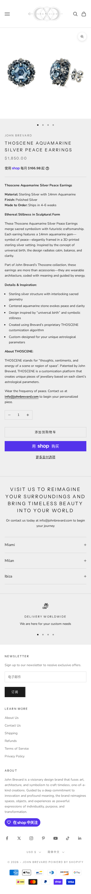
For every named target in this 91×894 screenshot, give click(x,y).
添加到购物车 (45, 432)
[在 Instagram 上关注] (31, 838)
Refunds (11, 741)
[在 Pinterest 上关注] (43, 838)
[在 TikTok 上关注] (67, 838)
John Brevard (18, 135)
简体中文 (54, 852)
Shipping (11, 733)
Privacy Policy (14, 756)
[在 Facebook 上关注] (7, 838)
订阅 (15, 692)
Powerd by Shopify (66, 862)
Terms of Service (17, 748)
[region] (45, 614)
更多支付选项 (45, 457)
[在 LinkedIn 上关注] (79, 838)
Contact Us (13, 725)
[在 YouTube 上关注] (55, 838)
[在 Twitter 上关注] (19, 838)
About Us (12, 718)
